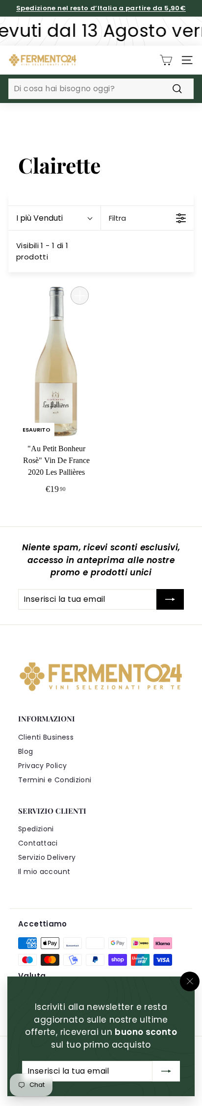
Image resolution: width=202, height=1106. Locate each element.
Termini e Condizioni (55, 780)
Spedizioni (36, 829)
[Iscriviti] (166, 1071)
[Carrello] (165, 60)
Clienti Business (46, 737)
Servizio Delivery (47, 857)
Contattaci (38, 843)
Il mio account (44, 871)
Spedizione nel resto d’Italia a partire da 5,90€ (101, 8)
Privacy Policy (42, 766)
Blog (25, 751)
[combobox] (101, 88)
